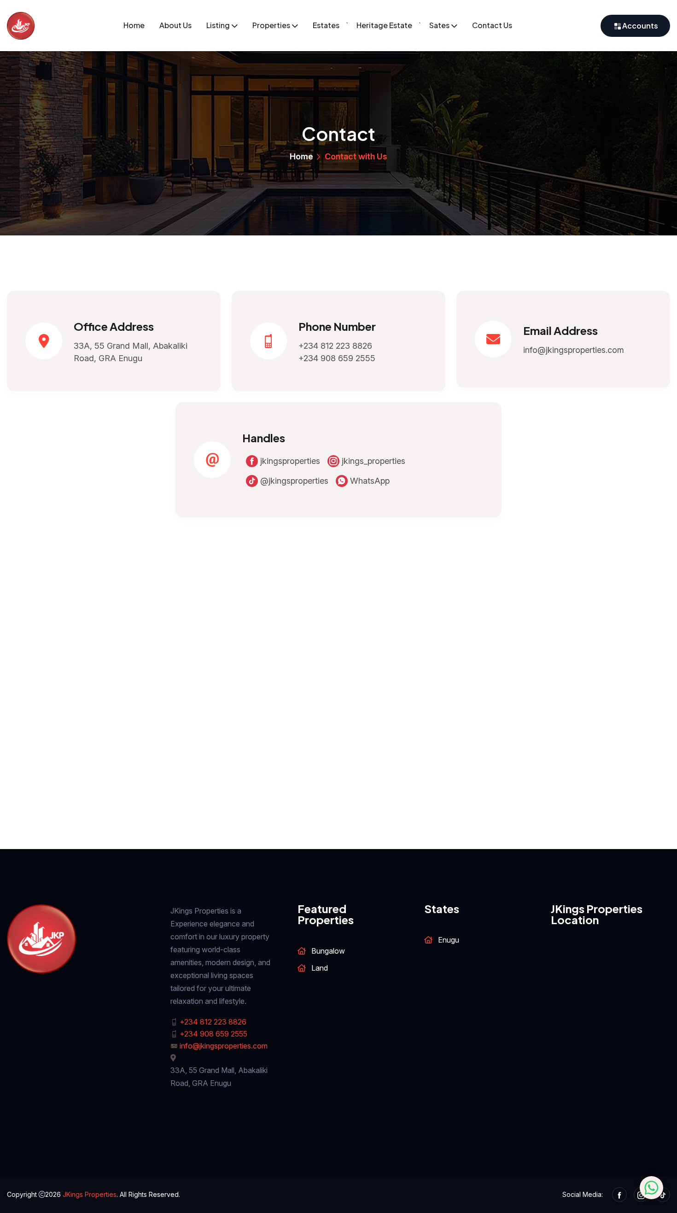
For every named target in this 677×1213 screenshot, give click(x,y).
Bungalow (328, 950)
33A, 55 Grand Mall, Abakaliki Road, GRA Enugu (130, 352)
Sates (439, 25)
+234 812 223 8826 (335, 346)
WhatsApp (369, 481)
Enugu (448, 939)
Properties (271, 25)
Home (134, 25)
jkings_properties (372, 461)
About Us (175, 25)
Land (319, 968)
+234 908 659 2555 (336, 358)
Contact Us (492, 25)
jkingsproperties (289, 461)
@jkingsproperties (293, 481)
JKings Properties (90, 1194)
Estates (326, 25)
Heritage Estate (384, 25)
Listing (218, 25)
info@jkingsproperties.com (573, 350)
